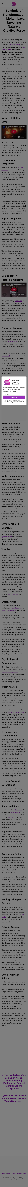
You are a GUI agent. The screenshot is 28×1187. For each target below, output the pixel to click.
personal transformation (16, 712)
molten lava (18, 301)
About (8, 1173)
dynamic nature (6, 537)
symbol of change (15, 44)
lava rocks (18, 810)
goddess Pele (5, 356)
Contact (14, 1173)
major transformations (8, 610)
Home (4, 1173)
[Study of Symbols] (14, 3)
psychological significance (9, 672)
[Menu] (2, 3)
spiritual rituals (15, 812)
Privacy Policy (21, 1173)
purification (11, 817)
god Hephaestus (12, 341)
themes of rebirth (13, 594)
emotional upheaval (15, 608)
